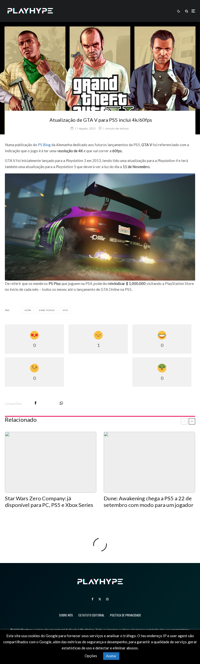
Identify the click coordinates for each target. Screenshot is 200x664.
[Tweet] (48, 403)
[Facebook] (92, 599)
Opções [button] (91, 656)
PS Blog (44, 144)
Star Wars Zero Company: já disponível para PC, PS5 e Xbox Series (49, 501)
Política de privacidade (125, 615)
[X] (100, 599)
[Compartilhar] (35, 403)
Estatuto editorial (91, 615)
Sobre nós (66, 615)
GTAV (28, 310)
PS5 (66, 310)
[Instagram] (107, 599)
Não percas (47, 310)
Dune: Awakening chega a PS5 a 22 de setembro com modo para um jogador (148, 501)
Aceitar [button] (111, 656)
